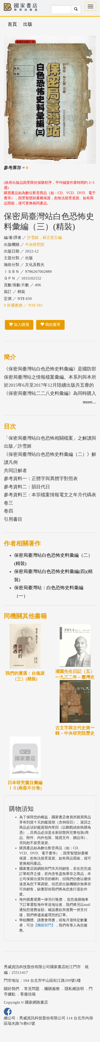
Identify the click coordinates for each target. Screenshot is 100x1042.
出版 (27, 24)
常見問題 (31, 989)
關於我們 (11, 989)
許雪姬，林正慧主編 (44, 238)
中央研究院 (34, 244)
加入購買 (21, 325)
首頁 (12, 24)
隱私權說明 (74, 989)
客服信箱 (28, 994)
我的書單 (52, 325)
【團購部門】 (44, 925)
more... (89, 401)
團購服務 (52, 989)
